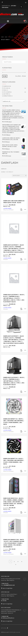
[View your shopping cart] (25, 21)
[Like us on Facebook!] (7, 628)
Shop (6, 36)
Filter (4, 76)
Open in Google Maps (7, 588)
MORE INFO (25, 209)
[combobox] (14, 101)
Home (2, 36)
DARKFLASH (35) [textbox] (13, 101)
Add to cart (21, 209)
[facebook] (2, 2)
